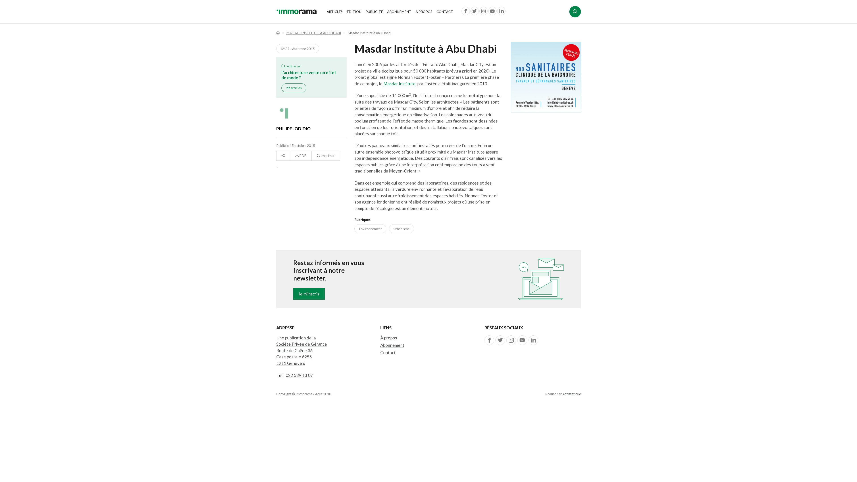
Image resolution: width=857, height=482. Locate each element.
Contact (445, 12)
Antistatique (571, 394)
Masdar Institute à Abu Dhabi (313, 33)
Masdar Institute (399, 83)
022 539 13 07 (299, 375)
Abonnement (399, 12)
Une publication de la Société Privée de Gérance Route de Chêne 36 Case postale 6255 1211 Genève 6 (301, 350)
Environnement (370, 229)
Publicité (374, 12)
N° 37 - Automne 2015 (298, 49)
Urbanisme (401, 229)
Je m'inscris (308, 293)
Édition (354, 12)
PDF (302, 156)
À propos (424, 12)
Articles (335, 12)
